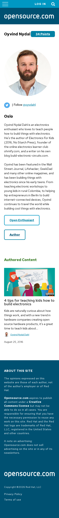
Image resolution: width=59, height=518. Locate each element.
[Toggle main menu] (5, 4)
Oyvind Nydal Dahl (19, 334)
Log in (40, 4)
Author (15, 235)
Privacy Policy (13, 494)
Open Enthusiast (22, 220)
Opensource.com (16, 398)
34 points (43, 34)
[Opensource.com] (29, 17)
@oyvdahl (29, 105)
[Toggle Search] (53, 4)
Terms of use (12, 499)
